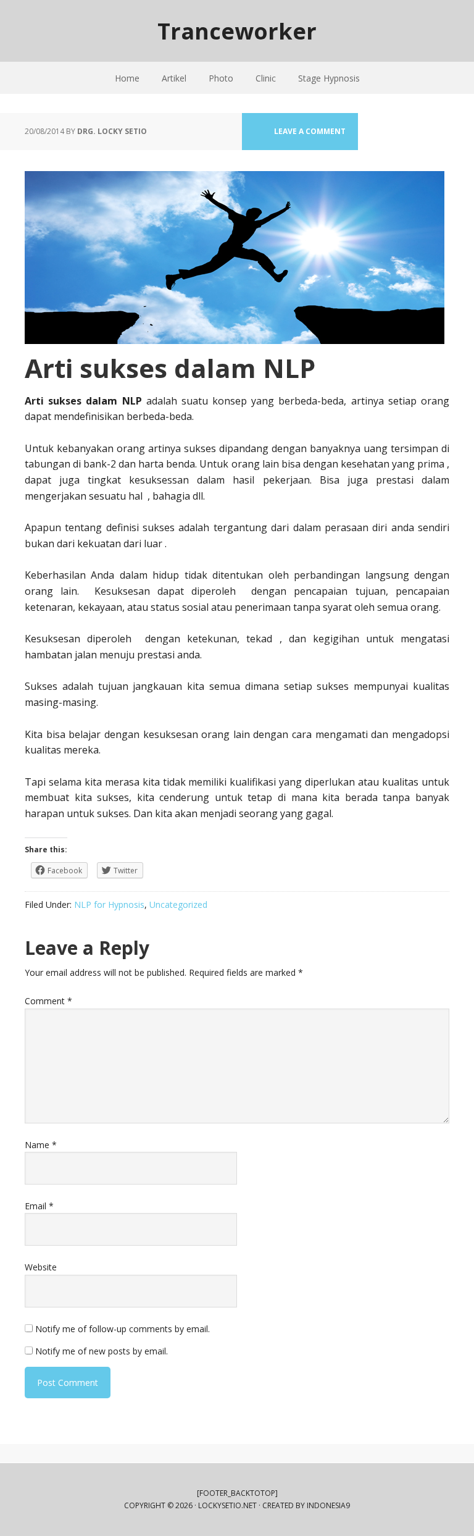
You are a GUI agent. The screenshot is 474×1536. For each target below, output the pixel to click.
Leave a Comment (310, 131)
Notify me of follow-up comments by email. (122, 1329)
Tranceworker (237, 30)
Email (39, 1206)
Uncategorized (178, 904)
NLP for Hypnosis (109, 904)
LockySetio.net (227, 1505)
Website (41, 1267)
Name (41, 1145)
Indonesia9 (328, 1505)
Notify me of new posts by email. (101, 1351)
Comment (48, 1001)
